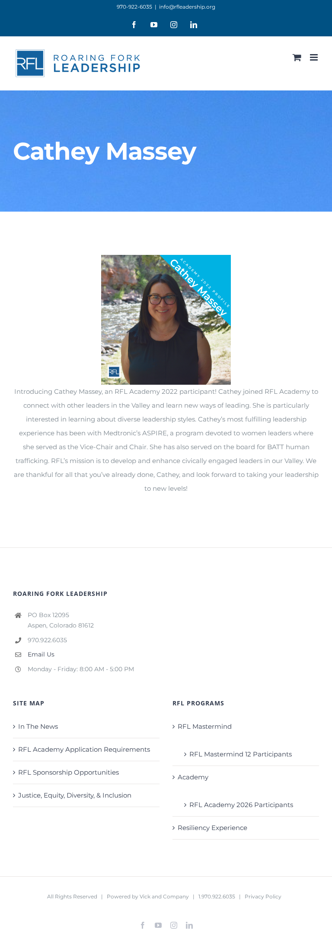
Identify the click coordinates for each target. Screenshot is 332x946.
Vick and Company (164, 896)
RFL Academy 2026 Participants (241, 805)
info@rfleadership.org (187, 6)
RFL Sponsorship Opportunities (68, 772)
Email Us (41, 654)
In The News (38, 726)
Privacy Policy (263, 896)
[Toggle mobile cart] (297, 57)
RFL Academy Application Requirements (84, 749)
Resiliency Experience (212, 828)
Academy (193, 777)
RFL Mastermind (205, 726)
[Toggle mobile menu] (314, 57)
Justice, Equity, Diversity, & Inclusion (74, 795)
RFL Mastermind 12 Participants (240, 754)
